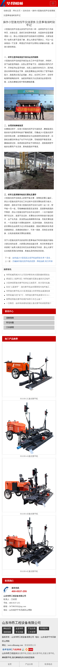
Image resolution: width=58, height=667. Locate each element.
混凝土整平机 (48, 653)
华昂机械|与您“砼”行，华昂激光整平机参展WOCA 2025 (29, 295)
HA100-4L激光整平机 (29, 571)
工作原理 (10, 327)
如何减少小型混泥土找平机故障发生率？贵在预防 (33, 258)
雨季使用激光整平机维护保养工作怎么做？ (24, 299)
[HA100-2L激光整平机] (29, 370)
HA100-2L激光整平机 (29, 399)
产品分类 (31, 628)
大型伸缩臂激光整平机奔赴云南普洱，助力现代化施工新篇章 (29, 283)
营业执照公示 (30, 645)
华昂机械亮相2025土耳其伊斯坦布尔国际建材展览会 (28, 275)
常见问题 (10, 323)
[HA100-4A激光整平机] (29, 427)
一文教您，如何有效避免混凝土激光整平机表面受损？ (29, 303)
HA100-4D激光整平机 (29, 514)
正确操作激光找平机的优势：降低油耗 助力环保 (32, 261)
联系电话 (48, 664)
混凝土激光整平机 (34, 653)
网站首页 (17, 11)
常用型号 (44, 628)
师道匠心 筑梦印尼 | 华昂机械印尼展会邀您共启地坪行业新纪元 (29, 279)
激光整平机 (22, 653)
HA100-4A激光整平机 (29, 456)
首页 (10, 664)
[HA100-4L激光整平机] (29, 542)
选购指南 (26, 11)
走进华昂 (19, 628)
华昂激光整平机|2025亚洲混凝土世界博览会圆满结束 (28, 291)
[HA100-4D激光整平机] (29, 485)
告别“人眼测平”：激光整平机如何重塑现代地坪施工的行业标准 (29, 287)
